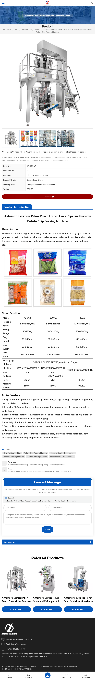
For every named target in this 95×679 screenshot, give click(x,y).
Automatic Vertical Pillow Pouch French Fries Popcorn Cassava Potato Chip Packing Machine (41, 501)
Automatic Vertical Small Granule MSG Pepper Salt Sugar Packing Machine (46, 599)
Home (16, 30)
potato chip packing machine (35, 453)
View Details (16, 609)
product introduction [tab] (16, 207)
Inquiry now (46, 197)
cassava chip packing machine (62, 453)
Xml (14, 669)
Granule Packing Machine (30, 30)
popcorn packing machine (14, 456)
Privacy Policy (25, 669)
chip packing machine (12, 453)
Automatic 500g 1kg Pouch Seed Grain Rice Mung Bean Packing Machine (78, 599)
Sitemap (7, 669)
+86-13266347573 (24, 639)
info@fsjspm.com (18, 644)
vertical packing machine (37, 456)
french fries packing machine (61, 456)
